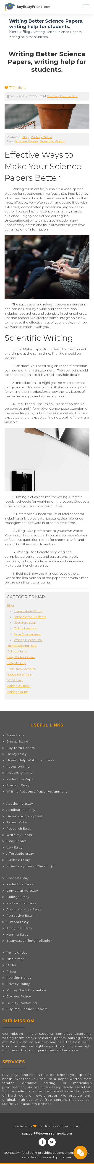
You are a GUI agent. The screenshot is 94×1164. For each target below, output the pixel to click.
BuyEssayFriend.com (62, 1126)
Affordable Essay (20, 853)
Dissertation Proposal (24, 816)
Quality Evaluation (21, 1003)
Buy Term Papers (20, 748)
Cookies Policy (18, 996)
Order (11, 965)
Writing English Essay (28, 640)
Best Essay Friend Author (62, 96)
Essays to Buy (16, 663)
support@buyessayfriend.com (47, 1133)
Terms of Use (17, 952)
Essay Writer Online (21, 657)
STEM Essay (15, 680)
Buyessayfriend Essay (22, 645)
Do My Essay (16, 754)
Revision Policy (18, 977)
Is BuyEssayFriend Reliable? (29, 940)
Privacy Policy (18, 984)
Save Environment (27, 634)
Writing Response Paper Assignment (36, 791)
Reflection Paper (20, 779)
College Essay (17, 651)
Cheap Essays (17, 741)
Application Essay (20, 809)
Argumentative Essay (23, 909)
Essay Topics (16, 841)
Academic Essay (19, 803)
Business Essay (18, 860)
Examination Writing (28, 611)
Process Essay (17, 878)
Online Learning (25, 628)
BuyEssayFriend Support (26, 1009)
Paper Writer (17, 822)
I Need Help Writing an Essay (30, 760)
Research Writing (19, 674)
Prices (11, 971)
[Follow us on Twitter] (52, 1142)
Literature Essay (25, 622)
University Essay (19, 772)
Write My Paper (19, 835)
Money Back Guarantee (26, 990)
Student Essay (18, 785)
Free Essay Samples (21, 669)
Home (14, 32)
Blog (26, 32)
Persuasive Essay (20, 915)
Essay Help (15, 735)
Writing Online (41, 137)
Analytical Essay (19, 928)
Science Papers (26, 141)
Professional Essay (21, 903)
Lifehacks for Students (30, 617)
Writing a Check (18, 686)
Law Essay (14, 847)
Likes (17, 88)
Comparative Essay (22, 890)
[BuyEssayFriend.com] (27, 7)
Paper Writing (18, 766)
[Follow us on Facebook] (42, 1142)
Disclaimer (15, 959)
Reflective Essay (19, 884)
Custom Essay (17, 922)
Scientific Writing (52, 141)
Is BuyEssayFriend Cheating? (30, 866)
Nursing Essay (17, 934)
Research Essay (19, 828)
